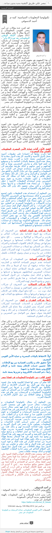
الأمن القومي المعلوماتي (33, 509)
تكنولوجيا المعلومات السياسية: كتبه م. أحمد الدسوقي (29, 19)
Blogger (8, 531)
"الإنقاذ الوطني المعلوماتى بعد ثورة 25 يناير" (15, 36)
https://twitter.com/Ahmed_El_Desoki (36, 502)
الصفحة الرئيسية (7, 8)
